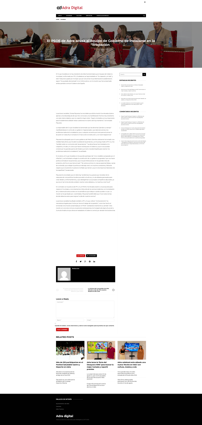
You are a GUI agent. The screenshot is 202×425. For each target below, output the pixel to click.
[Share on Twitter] (80, 261)
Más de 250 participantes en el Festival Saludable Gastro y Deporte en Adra (69, 364)
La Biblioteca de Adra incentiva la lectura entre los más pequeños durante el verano (132, 117)
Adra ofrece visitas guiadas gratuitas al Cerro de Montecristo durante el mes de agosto (127, 381)
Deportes (89, 15)
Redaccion (75, 268)
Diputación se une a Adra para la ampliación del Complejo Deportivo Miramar (65, 381)
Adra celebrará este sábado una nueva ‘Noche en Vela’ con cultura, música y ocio (132, 364)
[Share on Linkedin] (94, 261)
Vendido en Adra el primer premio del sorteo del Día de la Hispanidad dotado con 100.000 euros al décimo (133, 144)
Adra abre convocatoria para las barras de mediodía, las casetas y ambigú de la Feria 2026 (65, 373)
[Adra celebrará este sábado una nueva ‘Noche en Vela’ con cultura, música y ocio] (132, 350)
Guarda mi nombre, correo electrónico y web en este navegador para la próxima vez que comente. (84, 325)
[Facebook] (144, 2)
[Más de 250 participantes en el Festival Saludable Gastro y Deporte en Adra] (70, 350)
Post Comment (62, 329)
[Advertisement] (117, 7)
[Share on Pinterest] (89, 261)
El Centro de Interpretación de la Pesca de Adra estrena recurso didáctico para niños (73, 290)
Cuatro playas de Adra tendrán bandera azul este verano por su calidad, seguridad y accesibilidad (133, 129)
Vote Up (81, 255)
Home (57, 19)
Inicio (60, 15)
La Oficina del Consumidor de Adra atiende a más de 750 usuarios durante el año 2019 (98, 290)
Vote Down (92, 255)
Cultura (79, 15)
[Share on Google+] (85, 261)
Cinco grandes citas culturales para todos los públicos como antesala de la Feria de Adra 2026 (127, 373)
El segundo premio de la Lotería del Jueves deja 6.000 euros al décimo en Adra (96, 385)
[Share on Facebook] (76, 261)
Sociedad (69, 15)
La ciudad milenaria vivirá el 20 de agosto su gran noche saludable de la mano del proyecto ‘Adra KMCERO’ (132, 104)
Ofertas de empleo (103, 15)
